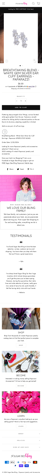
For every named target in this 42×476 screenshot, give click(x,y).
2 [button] (22, 65)
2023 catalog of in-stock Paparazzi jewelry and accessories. (18, 152)
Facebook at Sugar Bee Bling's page (14, 160)
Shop (21, 345)
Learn (21, 426)
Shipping (14, 88)
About (21, 434)
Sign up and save (21, 447)
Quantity (21, 96)
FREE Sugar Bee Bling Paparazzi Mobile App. (17, 163)
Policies (21, 440)
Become (21, 386)
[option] (21, 9)
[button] (21, 86)
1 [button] (20, 65)
